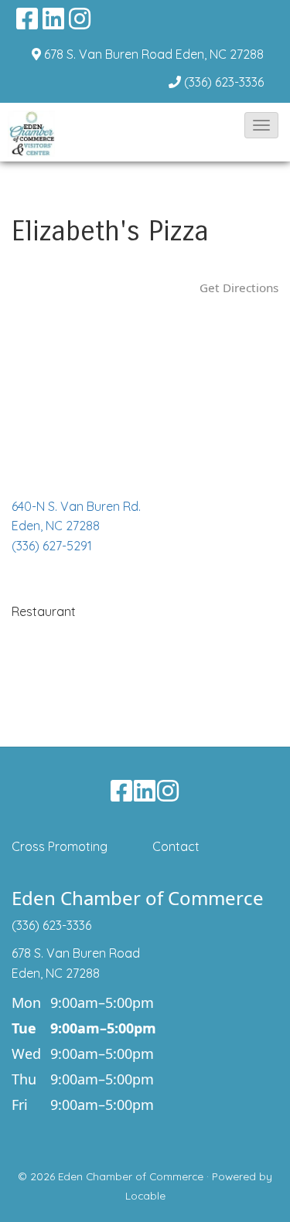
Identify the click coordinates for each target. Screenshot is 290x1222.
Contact (176, 846)
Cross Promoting (59, 846)
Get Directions (239, 287)
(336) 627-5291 (52, 545)
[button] (261, 125)
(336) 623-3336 (224, 82)
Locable (145, 1195)
